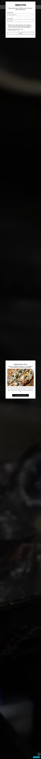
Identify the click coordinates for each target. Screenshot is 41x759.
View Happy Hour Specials (20, 395)
